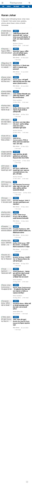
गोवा (3, 6)
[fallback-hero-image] (7, 38)
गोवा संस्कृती (16, 6)
